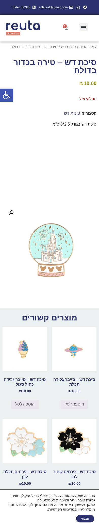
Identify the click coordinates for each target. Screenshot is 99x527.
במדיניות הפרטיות (62, 509)
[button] (6, 95)
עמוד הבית (87, 47)
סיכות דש (68, 47)
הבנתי (85, 518)
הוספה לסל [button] (74, 404)
